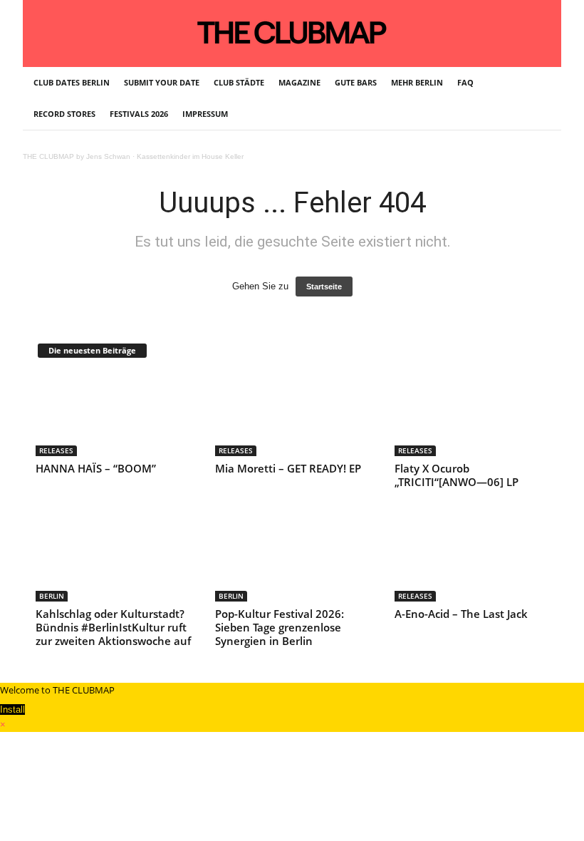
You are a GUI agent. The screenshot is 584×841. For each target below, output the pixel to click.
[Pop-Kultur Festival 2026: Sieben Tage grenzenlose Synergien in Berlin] (292, 560)
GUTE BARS (356, 82)
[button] (540, 98)
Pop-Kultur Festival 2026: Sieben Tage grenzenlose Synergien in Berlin (279, 627)
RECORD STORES (64, 113)
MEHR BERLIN (417, 82)
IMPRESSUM (205, 113)
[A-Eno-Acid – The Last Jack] (472, 560)
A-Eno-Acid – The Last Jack (461, 614)
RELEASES (56, 450)
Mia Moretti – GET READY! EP (288, 468)
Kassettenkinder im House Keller (190, 156)
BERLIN (51, 596)
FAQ (465, 82)
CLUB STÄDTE (239, 82)
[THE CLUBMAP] (292, 32)
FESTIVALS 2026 (139, 113)
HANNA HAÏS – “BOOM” (96, 468)
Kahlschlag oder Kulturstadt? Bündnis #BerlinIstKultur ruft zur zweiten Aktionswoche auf (113, 627)
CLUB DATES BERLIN (71, 82)
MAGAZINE (299, 82)
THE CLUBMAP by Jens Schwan (76, 156)
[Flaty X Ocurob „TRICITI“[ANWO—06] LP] (472, 414)
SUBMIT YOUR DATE (161, 82)
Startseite (324, 286)
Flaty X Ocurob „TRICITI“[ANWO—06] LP (456, 475)
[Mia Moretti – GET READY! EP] (292, 414)
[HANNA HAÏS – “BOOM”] (113, 414)
